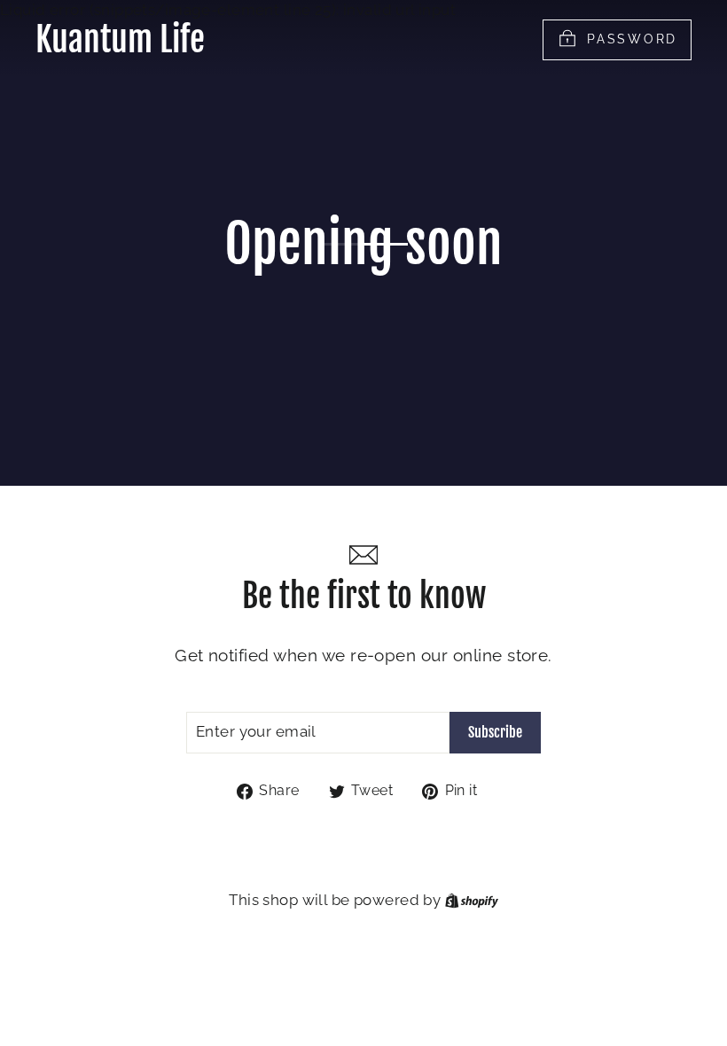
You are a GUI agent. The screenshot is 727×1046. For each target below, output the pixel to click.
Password (632, 38)
